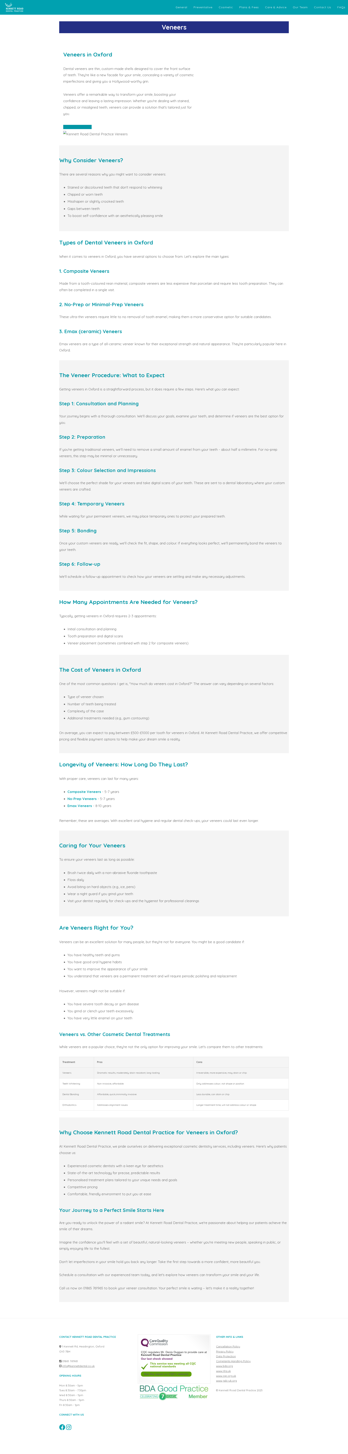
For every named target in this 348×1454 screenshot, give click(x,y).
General (181, 7)
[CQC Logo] (154, 1346)
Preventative (203, 7)
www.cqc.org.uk (226, 1375)
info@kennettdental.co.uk (78, 1366)
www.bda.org (224, 1366)
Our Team (300, 7)
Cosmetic (226, 7)
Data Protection (226, 1356)
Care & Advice (276, 7)
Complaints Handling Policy (233, 1361)
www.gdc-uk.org (226, 1380)
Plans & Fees (249, 7)
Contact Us (322, 7)
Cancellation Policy (228, 1346)
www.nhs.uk (223, 1371)
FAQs (341, 7)
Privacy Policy (224, 1351)
